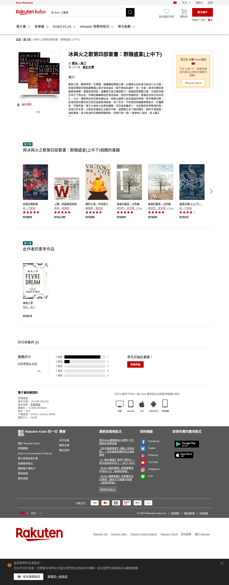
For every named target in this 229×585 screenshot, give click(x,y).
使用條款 (175, 513)
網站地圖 (23, 478)
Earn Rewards (24, 2)
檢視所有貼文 (107, 489)
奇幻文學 (88, 67)
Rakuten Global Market (144, 534)
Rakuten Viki (100, 534)
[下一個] (211, 191)
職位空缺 (64, 450)
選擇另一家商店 (58, 576)
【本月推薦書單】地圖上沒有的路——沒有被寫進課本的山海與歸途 (116, 451)
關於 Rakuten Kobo (29, 443)
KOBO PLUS (62, 26)
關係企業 (64, 445)
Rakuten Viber (119, 534)
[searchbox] (92, 12)
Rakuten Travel (169, 534)
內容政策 (203, 513)
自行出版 (64, 440)
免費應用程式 (25, 463)
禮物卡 (199, 2)
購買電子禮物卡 (26, 468)
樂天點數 (125, 26)
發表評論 (135, 364)
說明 (210, 2)
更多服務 (186, 534)
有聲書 (40, 26)
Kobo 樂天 (31, 12)
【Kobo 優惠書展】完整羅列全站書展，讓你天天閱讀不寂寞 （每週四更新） (116, 479)
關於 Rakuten (202, 534)
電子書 (21, 26)
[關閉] (222, 563)
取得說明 (23, 473)
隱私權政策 (189, 513)
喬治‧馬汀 (79, 63)
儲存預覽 (26, 104)
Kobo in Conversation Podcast (35, 453)
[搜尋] (130, 12)
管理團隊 (23, 448)
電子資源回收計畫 (28, 458)
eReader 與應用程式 (95, 26)
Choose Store (193, 82)
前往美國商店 (31, 576)
